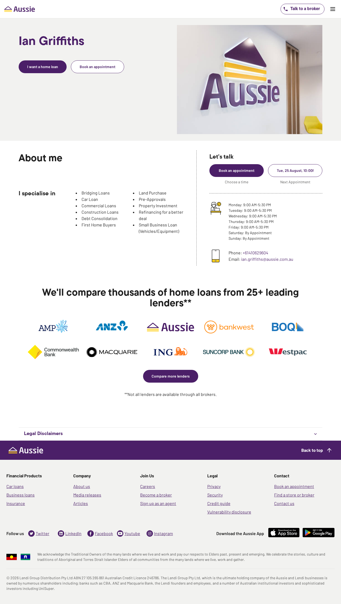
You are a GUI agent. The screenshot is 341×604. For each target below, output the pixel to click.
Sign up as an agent (158, 503)
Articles (80, 503)
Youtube (132, 533)
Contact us (284, 503)
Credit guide (218, 503)
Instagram (163, 533)
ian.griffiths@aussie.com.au (267, 259)
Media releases (87, 494)
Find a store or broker (294, 494)
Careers (147, 486)
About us (81, 486)
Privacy (214, 486)
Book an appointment (294, 486)
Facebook (104, 533)
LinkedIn (73, 533)
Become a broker (156, 494)
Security (215, 494)
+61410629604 (255, 252)
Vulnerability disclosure (229, 511)
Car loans (15, 486)
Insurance (15, 503)
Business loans (20, 494)
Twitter (42, 533)
